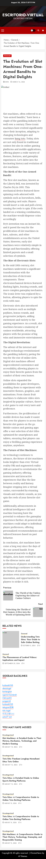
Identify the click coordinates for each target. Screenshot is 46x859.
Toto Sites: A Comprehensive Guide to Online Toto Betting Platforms (20, 798)
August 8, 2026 (11, 803)
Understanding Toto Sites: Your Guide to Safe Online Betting (30, 639)
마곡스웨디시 (8, 713)
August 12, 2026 (11, 765)
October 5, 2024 (29, 646)
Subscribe (43, 30)
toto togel (6, 710)
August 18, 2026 (11, 747)
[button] (2, 30)
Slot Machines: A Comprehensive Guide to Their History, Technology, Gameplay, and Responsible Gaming (22, 837)
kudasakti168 (7, 685)
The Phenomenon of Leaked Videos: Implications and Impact (19, 658)
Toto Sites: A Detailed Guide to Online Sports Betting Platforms (20, 779)
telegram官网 (7, 707)
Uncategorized (8, 735)
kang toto (20, 138)
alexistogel (6, 688)
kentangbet (7, 691)
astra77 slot (7, 716)
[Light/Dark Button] (33, 30)
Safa (7, 82)
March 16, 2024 (19, 82)
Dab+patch (7, 697)
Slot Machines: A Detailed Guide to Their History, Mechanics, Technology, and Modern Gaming (21, 741)
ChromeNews (36, 853)
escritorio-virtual (23, 15)
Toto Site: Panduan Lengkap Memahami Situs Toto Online (20, 760)
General (7, 56)
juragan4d (6, 701)
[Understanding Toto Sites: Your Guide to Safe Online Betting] (10, 639)
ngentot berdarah (9, 694)
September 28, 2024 (12, 664)
